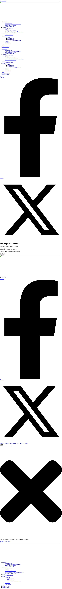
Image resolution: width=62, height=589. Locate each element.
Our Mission (4, 21)
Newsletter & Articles (9, 35)
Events (3, 36)
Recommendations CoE (9, 26)
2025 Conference (10, 38)
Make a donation (5, 47)
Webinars (6, 41)
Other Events (7, 42)
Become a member (6, 45)
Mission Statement (8, 23)
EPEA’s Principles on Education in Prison (13, 24)
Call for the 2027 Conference (15, 40)
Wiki (3, 44)
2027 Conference (10, 39)
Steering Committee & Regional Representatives (14, 31)
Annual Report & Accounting (10, 30)
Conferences (7, 37)
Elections (6, 29)
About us (4, 27)
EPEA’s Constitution (9, 28)
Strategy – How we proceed (10, 25)
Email (1, 253)
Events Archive (8, 43)
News (3, 33)
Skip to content (3, 1)
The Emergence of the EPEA (10, 32)
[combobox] (5, 445)
